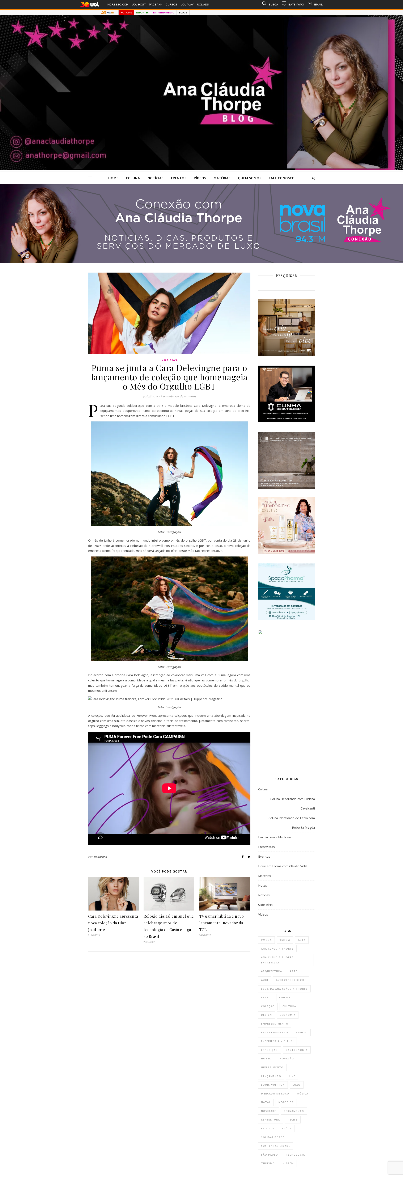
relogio (267, 1128)
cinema (284, 997)
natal (266, 1102)
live (292, 1076)
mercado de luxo (275, 1093)
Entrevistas (266, 847)
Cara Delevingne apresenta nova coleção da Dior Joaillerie (113, 923)
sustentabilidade (275, 1145)
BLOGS (183, 12)
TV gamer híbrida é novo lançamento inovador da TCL (221, 923)
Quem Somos (249, 178)
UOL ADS (203, 4)
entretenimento (274, 1032)
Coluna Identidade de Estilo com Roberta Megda (291, 822)
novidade (268, 1111)
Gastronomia (297, 1049)
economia (288, 1014)
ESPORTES (142, 12)
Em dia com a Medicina (274, 837)
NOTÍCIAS (126, 12)
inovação (286, 1058)
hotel (266, 1058)
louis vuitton (273, 1084)
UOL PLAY (187, 4)
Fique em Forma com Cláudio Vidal (282, 866)
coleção (268, 1006)
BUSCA (273, 4)
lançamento (271, 1076)
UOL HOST (139, 4)
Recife (293, 1119)
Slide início (265, 905)
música (302, 1093)
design (266, 1014)
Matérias (222, 178)
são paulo (269, 1154)
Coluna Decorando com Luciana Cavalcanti (292, 803)
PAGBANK (155, 4)
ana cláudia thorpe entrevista (277, 960)
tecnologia (295, 1154)
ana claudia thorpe (277, 948)
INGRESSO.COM (117, 4)
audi (264, 979)
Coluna (133, 178)
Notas (262, 885)
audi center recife (291, 979)
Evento (302, 1032)
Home (113, 178)
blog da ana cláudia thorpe (284, 988)
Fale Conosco (282, 178)
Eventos (178, 178)
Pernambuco (294, 1111)
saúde (287, 1128)
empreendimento (274, 1023)
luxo (297, 1084)
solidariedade (272, 1137)
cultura (289, 1006)
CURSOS (171, 4)
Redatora (100, 857)
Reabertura (270, 1119)
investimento (272, 1067)
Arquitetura (271, 971)
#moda (266, 939)
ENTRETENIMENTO (163, 12)
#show (285, 939)
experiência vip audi (277, 1041)
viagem (288, 1163)
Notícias (156, 178)
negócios (286, 1102)
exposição (269, 1049)
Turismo (268, 1163)
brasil (266, 997)
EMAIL (318, 4)
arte (293, 971)
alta (302, 939)
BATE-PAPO (296, 4)
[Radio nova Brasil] (201, 261)
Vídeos (200, 178)
